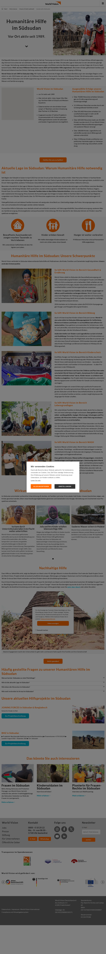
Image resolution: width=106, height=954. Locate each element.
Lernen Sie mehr (36, 480)
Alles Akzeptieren (41, 486)
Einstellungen (65, 486)
